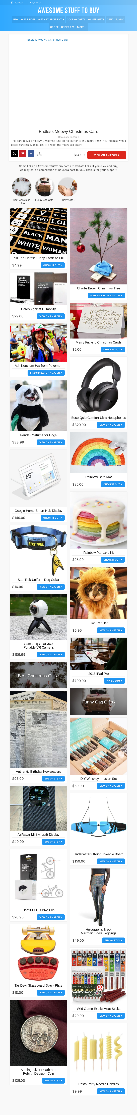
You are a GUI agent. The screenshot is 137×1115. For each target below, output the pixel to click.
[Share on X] (14, 153)
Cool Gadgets (76, 19)
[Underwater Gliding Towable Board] (98, 821)
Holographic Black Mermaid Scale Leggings (98, 931)
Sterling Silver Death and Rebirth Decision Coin (38, 1071)
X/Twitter (36, 2)
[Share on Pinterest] (22, 153)
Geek (110, 19)
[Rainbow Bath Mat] (98, 452)
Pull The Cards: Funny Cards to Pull (38, 258)
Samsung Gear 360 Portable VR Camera (38, 645)
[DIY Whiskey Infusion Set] (98, 746)
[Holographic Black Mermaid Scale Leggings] (98, 897)
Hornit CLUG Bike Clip (38, 910)
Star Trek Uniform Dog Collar (38, 580)
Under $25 (68, 27)
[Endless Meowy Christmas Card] (46, 83)
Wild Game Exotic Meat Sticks (98, 1009)
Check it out (51, 265)
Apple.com (113, 681)
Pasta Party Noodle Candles (98, 1084)
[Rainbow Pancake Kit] (98, 520)
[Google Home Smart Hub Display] (38, 478)
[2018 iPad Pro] (98, 654)
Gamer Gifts (96, 19)
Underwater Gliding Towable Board (98, 854)
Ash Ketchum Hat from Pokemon (38, 365)
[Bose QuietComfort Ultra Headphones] (98, 385)
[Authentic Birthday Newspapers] (38, 729)
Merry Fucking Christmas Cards (98, 342)
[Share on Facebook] (31, 153)
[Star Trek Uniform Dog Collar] (38, 550)
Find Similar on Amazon (105, 295)
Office (54, 27)
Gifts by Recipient (50, 19)
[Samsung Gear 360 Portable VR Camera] (38, 617)
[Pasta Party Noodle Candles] (98, 1051)
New (16, 19)
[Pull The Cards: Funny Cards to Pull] (38, 231)
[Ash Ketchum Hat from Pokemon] (38, 343)
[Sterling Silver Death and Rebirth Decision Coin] (38, 1033)
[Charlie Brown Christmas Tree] (98, 246)
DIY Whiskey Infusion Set (98, 778)
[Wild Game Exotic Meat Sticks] (98, 976)
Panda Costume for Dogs (38, 435)
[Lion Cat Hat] (98, 593)
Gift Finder (28, 19)
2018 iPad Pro (98, 674)
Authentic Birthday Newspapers (38, 771)
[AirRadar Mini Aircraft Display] (38, 808)
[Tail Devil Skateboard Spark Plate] (38, 953)
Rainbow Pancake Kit (98, 552)
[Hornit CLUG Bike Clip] (38, 877)
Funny (119, 19)
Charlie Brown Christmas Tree (98, 288)
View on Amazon (105, 155)
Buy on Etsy (52, 778)
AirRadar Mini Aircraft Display (38, 834)
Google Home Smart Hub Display (38, 511)
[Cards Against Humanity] (38, 288)
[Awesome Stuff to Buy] (68, 9)
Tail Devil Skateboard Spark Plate (38, 985)
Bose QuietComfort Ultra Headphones (98, 418)
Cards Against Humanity (38, 309)
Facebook (18, 2)
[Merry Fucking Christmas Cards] (98, 321)
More (81, 27)
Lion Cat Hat (98, 623)
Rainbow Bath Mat (98, 477)
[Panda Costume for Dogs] (38, 405)
